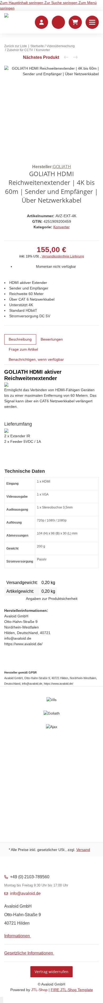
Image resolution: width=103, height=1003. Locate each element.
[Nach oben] (1, 1000)
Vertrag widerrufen (51, 971)
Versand (83, 850)
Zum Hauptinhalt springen (22, 3)
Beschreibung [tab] (20, 339)
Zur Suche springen (61, 3)
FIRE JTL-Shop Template (72, 990)
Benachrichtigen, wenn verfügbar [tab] (36, 359)
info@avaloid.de (25, 893)
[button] (58, 22)
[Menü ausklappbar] (92, 22)
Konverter (61, 227)
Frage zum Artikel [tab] (23, 349)
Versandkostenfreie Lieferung (63, 256)
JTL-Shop (40, 990)
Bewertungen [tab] (52, 339)
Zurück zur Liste (15, 46)
